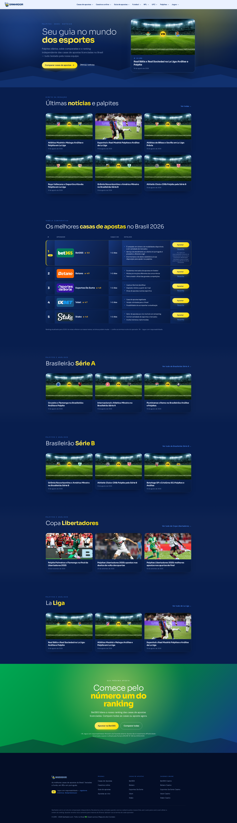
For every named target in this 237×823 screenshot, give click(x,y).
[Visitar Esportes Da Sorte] (65, 288)
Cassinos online (102, 4)
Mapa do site (103, 817)
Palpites (163, 4)
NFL (145, 4)
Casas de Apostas (105, 781)
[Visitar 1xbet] (65, 302)
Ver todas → (186, 106)
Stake (131, 798)
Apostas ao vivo (104, 794)
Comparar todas (131, 725)
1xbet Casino (165, 794)
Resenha (180, 249)
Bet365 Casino (166, 781)
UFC (153, 4)
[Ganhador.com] (72, 777)
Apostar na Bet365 (107, 725)
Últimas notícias (87, 65)
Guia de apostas (121, 4)
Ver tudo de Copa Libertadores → (176, 526)
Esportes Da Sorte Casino (170, 789)
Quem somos (93, 817)
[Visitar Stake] (65, 316)
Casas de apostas (84, 4)
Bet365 (132, 781)
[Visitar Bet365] (65, 252)
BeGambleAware (71, 793)
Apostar (183, 245)
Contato (112, 817)
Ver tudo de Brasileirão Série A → (176, 366)
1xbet (131, 794)
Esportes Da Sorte (136, 789)
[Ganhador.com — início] (14, 4)
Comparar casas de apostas (58, 65)
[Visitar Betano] (65, 273)
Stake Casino (165, 798)
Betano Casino (165, 785)
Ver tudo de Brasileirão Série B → (176, 446)
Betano (131, 785)
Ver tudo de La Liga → (181, 606)
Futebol (135, 4)
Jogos (174, 4)
